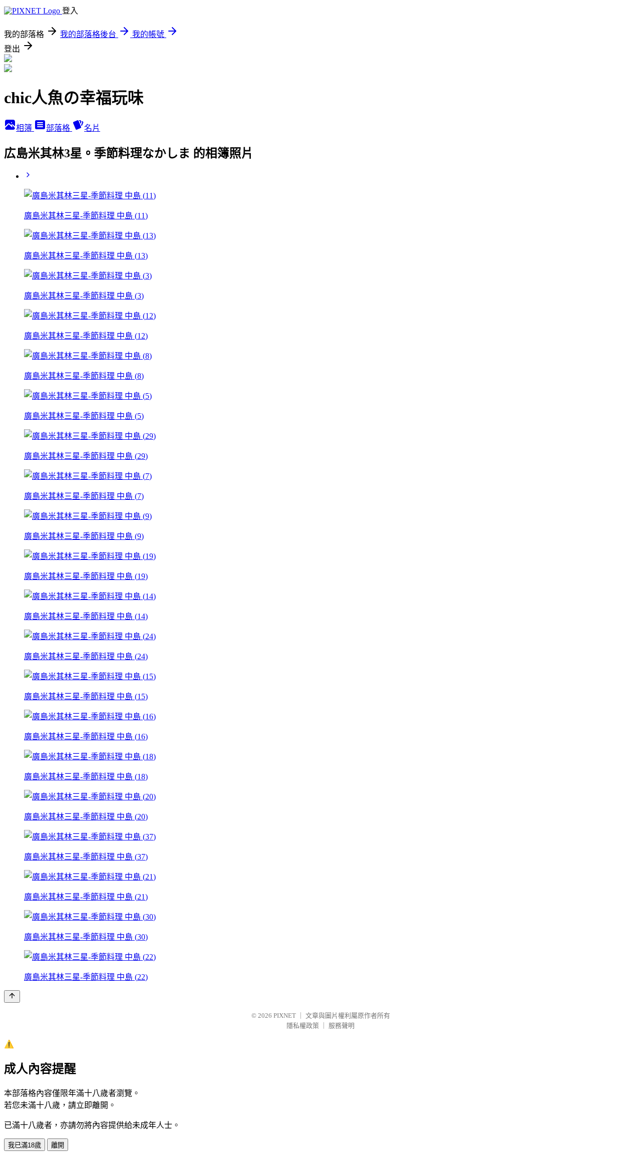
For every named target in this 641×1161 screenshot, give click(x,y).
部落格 (59, 128)
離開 (57, 1145)
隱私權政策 (302, 1025)
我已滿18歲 (24, 1145)
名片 (92, 128)
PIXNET (284, 1015)
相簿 (25, 128)
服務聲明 (342, 1025)
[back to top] (12, 996)
